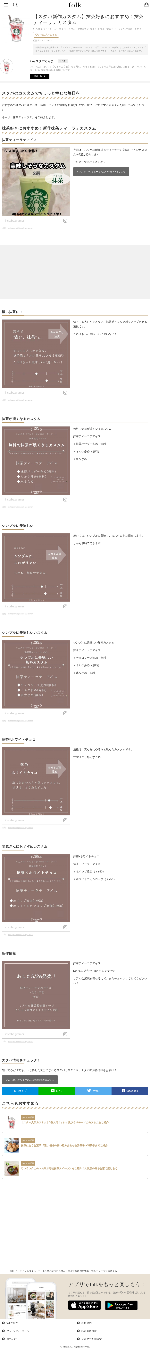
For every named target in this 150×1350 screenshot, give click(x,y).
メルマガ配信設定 (91, 1339)
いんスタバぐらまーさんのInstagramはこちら (101, 171)
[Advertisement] (75, 272)
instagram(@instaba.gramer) (20, 228)
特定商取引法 (89, 1331)
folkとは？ (12, 1323)
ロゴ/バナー (13, 1339)
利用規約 (86, 1323)
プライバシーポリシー (19, 1331)
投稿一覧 (38, 76)
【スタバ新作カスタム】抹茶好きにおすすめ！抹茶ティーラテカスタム (79, 1271)
